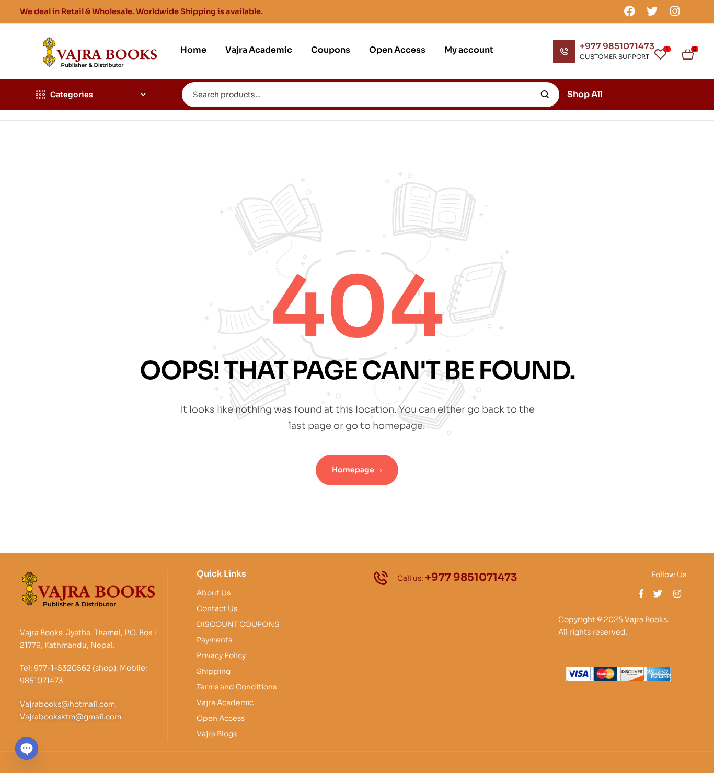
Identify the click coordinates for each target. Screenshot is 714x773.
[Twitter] (652, 11)
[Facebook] (629, 11)
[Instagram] (675, 11)
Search (545, 94)
